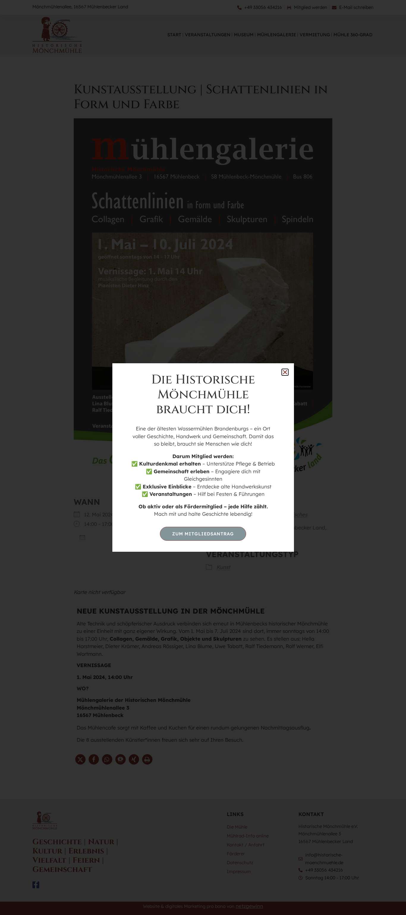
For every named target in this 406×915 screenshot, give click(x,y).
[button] (285, 372)
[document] (203, 457)
